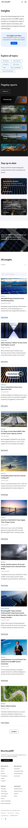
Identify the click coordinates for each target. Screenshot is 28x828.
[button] (2, 244)
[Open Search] (22, 2)
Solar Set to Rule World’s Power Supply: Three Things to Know (13, 521)
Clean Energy (6, 61)
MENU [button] (25, 2)
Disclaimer (17, 813)
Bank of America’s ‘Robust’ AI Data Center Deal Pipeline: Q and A (14, 344)
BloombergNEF (6, 2)
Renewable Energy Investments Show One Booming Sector (12, 300)
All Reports (5, 91)
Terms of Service (10, 813)
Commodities (6, 64)
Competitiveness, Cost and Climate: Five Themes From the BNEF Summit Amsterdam (13, 662)
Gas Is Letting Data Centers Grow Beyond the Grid (11, 388)
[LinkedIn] (5, 819)
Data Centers (16, 64)
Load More (14, 731)
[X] (2, 819)
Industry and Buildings (15, 67)
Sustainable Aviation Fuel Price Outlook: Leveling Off (13, 477)
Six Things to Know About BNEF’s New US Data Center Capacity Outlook (13, 432)
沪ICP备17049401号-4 (14, 815)
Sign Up (14, 43)
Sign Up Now (7, 760)
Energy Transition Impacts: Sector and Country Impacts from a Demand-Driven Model (13, 567)
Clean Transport (17, 61)
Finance (4, 67)
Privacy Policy (3, 813)
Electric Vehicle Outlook (8, 706)
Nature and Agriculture (8, 71)
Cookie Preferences (4, 815)
